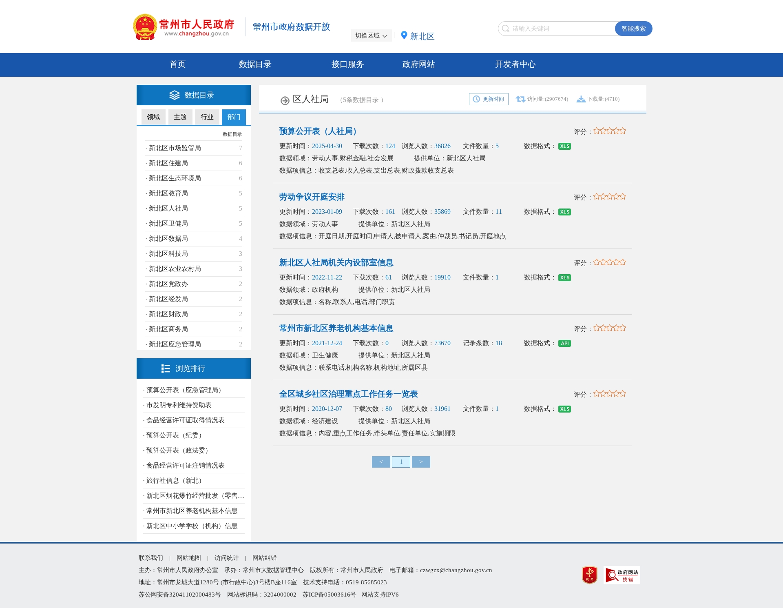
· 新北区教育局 (166, 193)
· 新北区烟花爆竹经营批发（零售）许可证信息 (194, 495)
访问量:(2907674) (547, 99)
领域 (153, 116)
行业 (207, 116)
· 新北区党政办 (166, 283)
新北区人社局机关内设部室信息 (336, 262)
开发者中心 (515, 64)
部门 (234, 116)
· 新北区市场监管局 (173, 147)
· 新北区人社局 (166, 208)
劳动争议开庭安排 (312, 196)
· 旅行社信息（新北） (174, 480)
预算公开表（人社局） (320, 130)
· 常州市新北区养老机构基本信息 (190, 510)
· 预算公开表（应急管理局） (184, 389)
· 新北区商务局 (166, 329)
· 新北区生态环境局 (173, 178)
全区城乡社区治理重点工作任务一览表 (348, 393)
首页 (178, 64)
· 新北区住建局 (166, 163)
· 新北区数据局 (166, 238)
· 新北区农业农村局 (173, 268)
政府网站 (419, 64)
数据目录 (255, 64)
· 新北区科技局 (166, 253)
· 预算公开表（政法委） (177, 450)
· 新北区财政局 (166, 314)
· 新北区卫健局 (166, 223)
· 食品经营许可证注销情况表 (184, 465)
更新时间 (493, 99)
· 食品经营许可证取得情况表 (184, 420)
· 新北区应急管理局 (173, 344)
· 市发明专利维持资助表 (177, 405)
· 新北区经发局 (166, 298)
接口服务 (348, 64)
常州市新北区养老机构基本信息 (336, 328)
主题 (180, 116)
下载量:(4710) (603, 99)
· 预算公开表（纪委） (174, 435)
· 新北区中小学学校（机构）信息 (190, 525)
